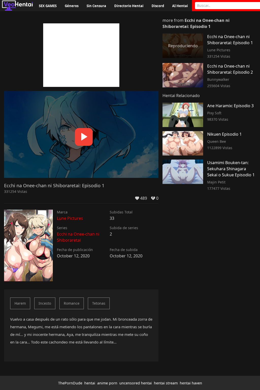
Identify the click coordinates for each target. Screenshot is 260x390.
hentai (89, 383)
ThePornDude (70, 383)
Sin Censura (96, 6)
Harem (20, 303)
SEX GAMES (48, 6)
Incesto (45, 303)
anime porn (107, 383)
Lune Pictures (70, 218)
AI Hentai (180, 6)
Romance (71, 303)
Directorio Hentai (128, 6)
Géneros (71, 6)
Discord (158, 6)
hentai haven (191, 383)
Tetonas (98, 303)
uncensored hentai (135, 383)
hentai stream (166, 383)
